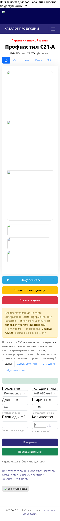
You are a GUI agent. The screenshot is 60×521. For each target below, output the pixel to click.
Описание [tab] (48, 363)
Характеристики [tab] (27, 363)
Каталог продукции (21, 29)
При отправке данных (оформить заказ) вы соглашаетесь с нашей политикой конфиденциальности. (28, 475)
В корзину (30, 442)
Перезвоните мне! (30, 451)
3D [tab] (49, 60)
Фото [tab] (38, 60)
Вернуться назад (17, 488)
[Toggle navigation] (53, 29)
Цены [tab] (8, 363)
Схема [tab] (25, 60)
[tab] (6, 60)
